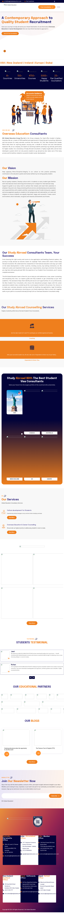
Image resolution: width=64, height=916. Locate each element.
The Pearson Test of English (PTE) (45, 748)
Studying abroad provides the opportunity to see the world (15, 749)
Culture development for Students (19, 510)
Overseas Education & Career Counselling (21, 525)
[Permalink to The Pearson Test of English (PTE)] (47, 737)
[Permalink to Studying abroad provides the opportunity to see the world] (16, 737)
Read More (6, 754)
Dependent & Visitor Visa (32, 360)
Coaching (32, 338)
